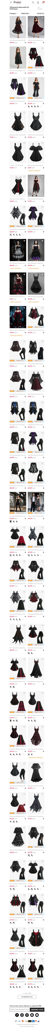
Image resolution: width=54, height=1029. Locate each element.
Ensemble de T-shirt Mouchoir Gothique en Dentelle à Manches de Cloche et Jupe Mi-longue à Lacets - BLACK (36, 70)
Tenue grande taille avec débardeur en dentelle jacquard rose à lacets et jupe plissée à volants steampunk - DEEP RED (18, 715)
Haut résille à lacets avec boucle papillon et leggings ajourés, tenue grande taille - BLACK (18, 485)
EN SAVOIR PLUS (27, 997)
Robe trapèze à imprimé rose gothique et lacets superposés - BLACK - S (18, 263)
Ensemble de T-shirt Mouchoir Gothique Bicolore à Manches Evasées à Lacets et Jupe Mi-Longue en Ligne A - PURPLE (18, 101)
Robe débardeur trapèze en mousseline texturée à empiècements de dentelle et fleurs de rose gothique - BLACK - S (36, 263)
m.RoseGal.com (18, 2)
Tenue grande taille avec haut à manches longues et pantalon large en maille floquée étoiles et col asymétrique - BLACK (36, 363)
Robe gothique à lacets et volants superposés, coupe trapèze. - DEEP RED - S (18, 296)
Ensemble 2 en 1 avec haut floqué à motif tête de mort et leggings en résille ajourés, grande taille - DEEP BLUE (18, 424)
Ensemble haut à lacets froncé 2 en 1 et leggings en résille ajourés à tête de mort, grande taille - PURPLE (36, 455)
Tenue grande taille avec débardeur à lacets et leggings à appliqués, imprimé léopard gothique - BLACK (18, 785)
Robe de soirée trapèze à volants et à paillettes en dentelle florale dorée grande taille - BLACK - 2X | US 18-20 (18, 70)
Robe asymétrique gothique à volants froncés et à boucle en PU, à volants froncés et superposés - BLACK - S (36, 296)
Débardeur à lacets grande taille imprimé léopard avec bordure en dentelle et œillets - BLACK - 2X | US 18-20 (36, 135)
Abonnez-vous (37, 1010)
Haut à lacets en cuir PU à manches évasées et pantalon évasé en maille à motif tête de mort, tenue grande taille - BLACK (18, 883)
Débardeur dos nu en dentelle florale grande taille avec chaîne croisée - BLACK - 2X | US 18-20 (18, 135)
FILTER (39, 13)
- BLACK (30, 883)
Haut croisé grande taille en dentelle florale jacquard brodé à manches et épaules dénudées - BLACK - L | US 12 (36, 165)
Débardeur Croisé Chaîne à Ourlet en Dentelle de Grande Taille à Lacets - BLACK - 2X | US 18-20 (18, 199)
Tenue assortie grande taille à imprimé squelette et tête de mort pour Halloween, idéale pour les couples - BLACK (36, 516)
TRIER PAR (24, 13)
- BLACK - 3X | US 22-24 (16, 165)
